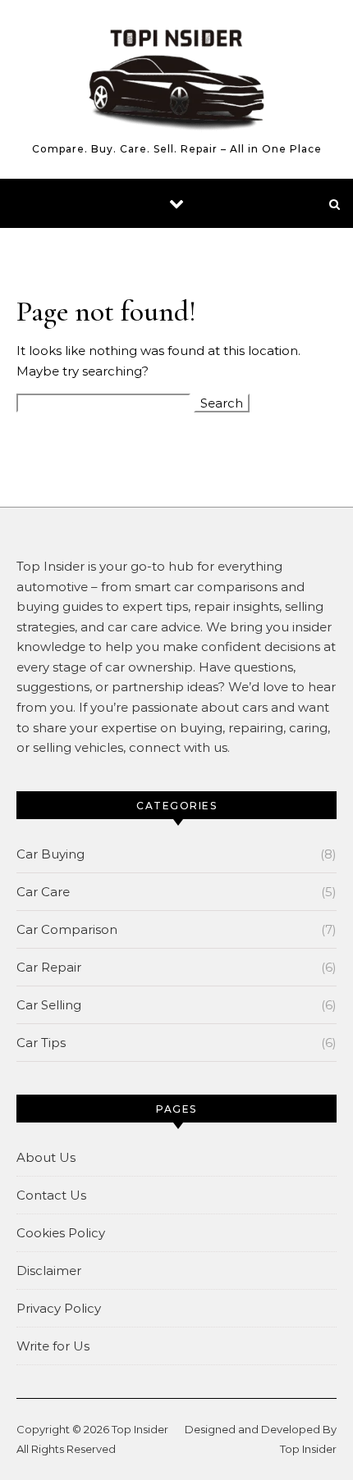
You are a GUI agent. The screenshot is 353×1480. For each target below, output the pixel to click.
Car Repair (48, 967)
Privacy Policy (58, 1308)
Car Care (43, 891)
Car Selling (48, 1005)
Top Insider (140, 1429)
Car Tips (41, 1042)
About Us (46, 1157)
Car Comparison (66, 929)
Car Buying (50, 854)
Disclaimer (48, 1270)
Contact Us (51, 1195)
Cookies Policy (60, 1233)
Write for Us (52, 1346)
